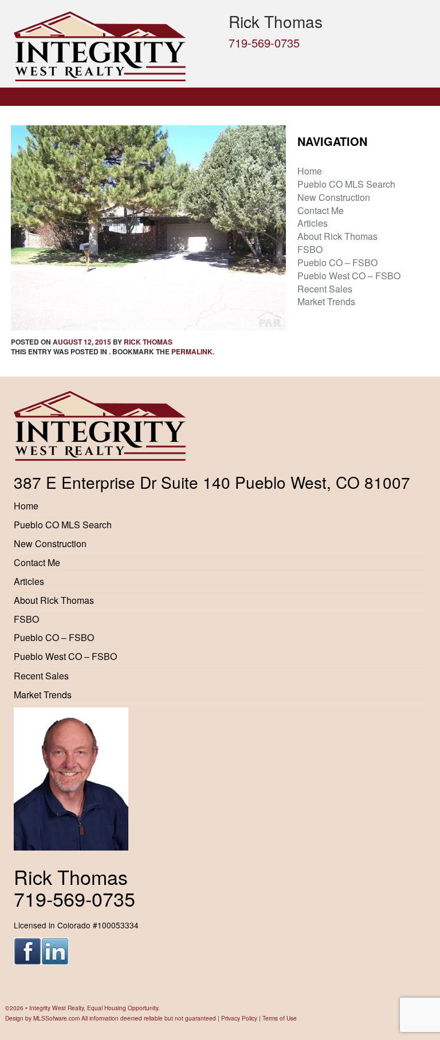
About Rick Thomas (337, 236)
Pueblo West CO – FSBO (348, 275)
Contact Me (320, 210)
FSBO (310, 249)
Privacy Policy (239, 1018)
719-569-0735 (264, 42)
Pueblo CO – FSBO (337, 262)
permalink (192, 351)
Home (309, 170)
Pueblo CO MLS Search (346, 184)
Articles (312, 223)
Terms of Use (279, 1018)
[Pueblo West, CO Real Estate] (112, 46)
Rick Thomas (148, 342)
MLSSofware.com (56, 1018)
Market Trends (326, 301)
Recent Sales (324, 288)
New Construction (333, 197)
